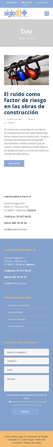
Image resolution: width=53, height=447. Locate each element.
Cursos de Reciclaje (16, 319)
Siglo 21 (32, 119)
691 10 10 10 (19, 223)
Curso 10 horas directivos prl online (20, 446)
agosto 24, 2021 (14, 119)
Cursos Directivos (15, 326)
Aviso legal (28, 439)
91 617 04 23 (24, 216)
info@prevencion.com (15, 229)
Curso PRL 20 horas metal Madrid (29, 446)
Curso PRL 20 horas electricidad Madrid (34, 446)
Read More (14, 163)
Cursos (11, 123)
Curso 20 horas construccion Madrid (25, 446)
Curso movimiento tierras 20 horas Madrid (40, 446)
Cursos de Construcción (18, 305)
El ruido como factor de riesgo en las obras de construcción (25, 103)
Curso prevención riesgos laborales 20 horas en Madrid (13, 446)
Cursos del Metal (15, 312)
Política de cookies (32, 442)
